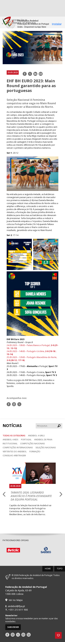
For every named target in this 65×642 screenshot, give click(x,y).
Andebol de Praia (43, 439)
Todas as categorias (14, 435)
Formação (34, 451)
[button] (58, 635)
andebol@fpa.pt (16, 606)
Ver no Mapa (15, 600)
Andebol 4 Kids (10, 439)
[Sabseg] (46, 550)
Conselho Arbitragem (14, 455)
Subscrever (13, 627)
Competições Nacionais (32, 443)
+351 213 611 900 (18, 609)
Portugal (26, 439)
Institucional (10, 443)
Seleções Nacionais (46, 447)
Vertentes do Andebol (15, 451)
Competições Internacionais (18, 447)
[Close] (3, 24)
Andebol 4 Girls (36, 435)
